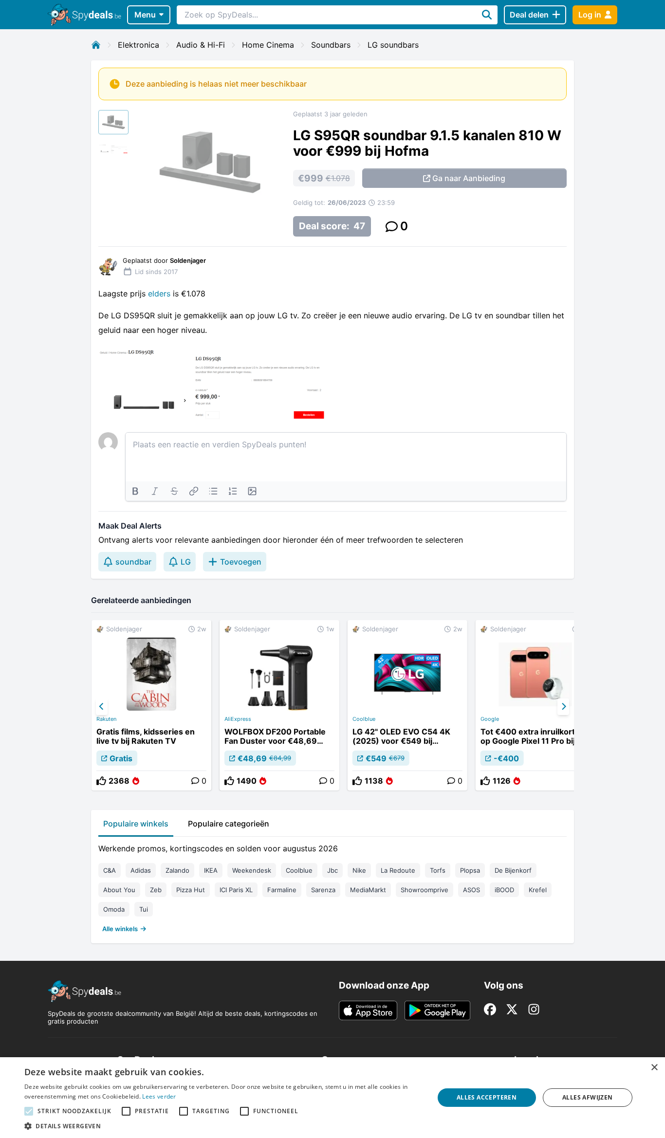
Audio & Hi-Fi (200, 45)
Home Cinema (268, 45)
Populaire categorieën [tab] (228, 823)
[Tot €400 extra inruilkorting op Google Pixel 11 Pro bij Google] (535, 705)
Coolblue (363, 719)
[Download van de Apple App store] (368, 1010)
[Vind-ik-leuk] (101, 781)
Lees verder (159, 1096)
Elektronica (138, 45)
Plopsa (470, 870)
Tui (143, 909)
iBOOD (504, 890)
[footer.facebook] (490, 1009)
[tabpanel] (332, 886)
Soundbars (331, 45)
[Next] (563, 706)
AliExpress (237, 719)
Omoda (114, 909)
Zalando (177, 870)
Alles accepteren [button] (487, 1097)
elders (160, 293)
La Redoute (398, 870)
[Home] (96, 45)
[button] (223, 1126)
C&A (109, 870)
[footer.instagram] (534, 1009)
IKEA (211, 870)
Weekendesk (251, 870)
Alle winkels (120, 929)
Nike (359, 870)
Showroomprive (424, 890)
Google (489, 719)
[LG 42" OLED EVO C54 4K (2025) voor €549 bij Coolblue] (407, 705)
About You (119, 890)
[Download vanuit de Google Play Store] (437, 1010)
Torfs (437, 870)
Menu (145, 14)
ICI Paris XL (236, 890)
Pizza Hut (190, 890)
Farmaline (281, 890)
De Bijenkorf (513, 870)
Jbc (332, 870)
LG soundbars (393, 45)
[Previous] (102, 706)
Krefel (538, 890)
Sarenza (323, 890)
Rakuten (106, 719)
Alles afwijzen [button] (587, 1097)
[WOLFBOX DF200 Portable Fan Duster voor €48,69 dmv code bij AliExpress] (279, 705)
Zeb (156, 890)
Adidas (140, 870)
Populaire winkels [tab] (135, 823)
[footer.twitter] (512, 1009)
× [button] (654, 1067)
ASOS (471, 890)
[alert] (332, 1097)
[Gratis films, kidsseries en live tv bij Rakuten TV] (151, 705)
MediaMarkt (368, 890)
